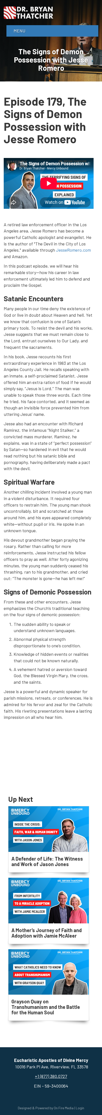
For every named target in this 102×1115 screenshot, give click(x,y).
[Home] (28, 12)
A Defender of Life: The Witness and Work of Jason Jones (47, 861)
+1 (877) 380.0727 (51, 1076)
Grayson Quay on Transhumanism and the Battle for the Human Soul (45, 1006)
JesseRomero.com (73, 250)
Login (80, 1108)
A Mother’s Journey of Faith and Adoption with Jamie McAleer (46, 933)
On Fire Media (64, 1108)
